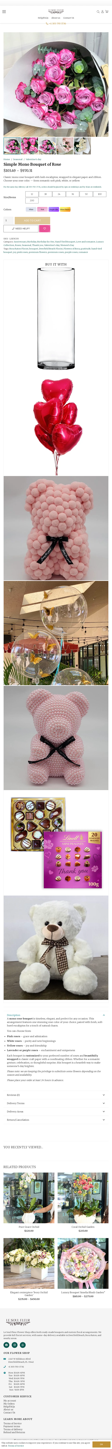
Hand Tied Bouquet (65, 241)
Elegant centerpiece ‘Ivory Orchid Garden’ (29, 1294)
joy (14, 252)
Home (7, 159)
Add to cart (32, 220)
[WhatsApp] (23, 1345)
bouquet (33, 248)
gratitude (86, 248)
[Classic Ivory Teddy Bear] (56, 948)
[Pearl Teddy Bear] (56, 738)
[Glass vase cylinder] (56, 318)
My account (10, 1400)
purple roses (71, 252)
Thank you (37, 245)
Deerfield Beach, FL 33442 (21, 1362)
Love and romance (85, 241)
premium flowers (38, 252)
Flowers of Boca (72, 248)
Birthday (31, 241)
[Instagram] (15, 1345)
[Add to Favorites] (44, 228)
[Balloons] (56, 423)
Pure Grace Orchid (29, 1226)
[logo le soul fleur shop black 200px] (56, 11)
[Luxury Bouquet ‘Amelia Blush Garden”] (83, 1263)
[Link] (102, 11)
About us (8, 1409)
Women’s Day (67, 245)
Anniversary (20, 241)
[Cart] (107, 11)
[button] (4, 11)
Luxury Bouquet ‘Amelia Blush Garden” (83, 1292)
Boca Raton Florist (18, 248)
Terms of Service (13, 1423)
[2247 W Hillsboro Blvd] (6, 1359)
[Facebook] (6, 1345)
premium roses (56, 252)
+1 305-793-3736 (16, 1366)
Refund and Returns (14, 1432)
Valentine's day (33, 159)
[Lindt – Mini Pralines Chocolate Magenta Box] (56, 843)
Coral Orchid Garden (83, 1226)
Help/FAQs (9, 1406)
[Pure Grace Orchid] (29, 1198)
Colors (7, 209)
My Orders (9, 1403)
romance (83, 252)
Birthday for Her (45, 241)
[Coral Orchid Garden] (83, 1198)
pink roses (22, 252)
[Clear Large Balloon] (56, 633)
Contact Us (9, 1412)
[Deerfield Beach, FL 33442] (6, 1362)
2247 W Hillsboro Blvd (19, 1359)
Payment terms (12, 1426)
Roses (18, 245)
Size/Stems (10, 197)
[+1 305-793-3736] (6, 1367)
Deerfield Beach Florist (51, 248)
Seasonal (17, 159)
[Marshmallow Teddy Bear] (56, 528)
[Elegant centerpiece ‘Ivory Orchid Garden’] (29, 1263)
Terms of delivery (13, 1429)
